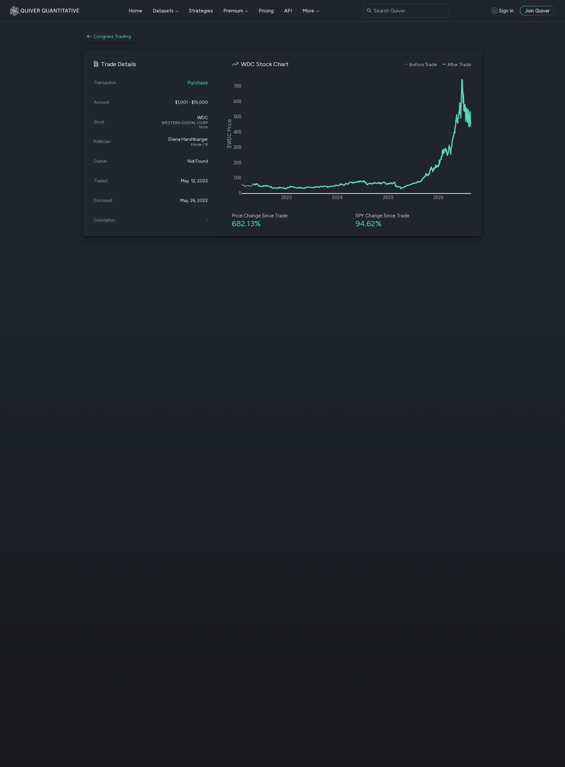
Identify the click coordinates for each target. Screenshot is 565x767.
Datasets (163, 11)
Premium (233, 11)
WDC (202, 117)
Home (135, 11)
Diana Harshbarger (188, 139)
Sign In (506, 11)
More (308, 11)
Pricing (266, 11)
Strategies (201, 11)
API (288, 11)
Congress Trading (112, 36)
